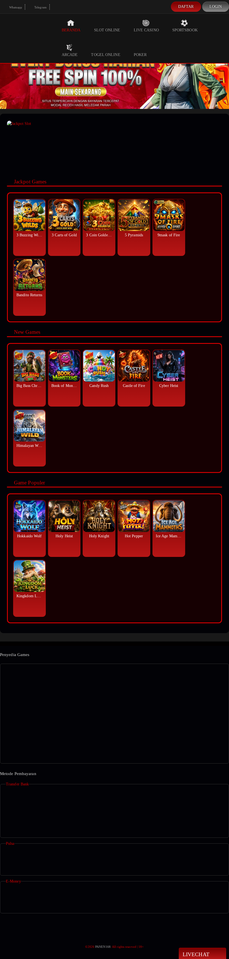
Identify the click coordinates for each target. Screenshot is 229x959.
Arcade (70, 55)
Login (215, 6)
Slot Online (107, 30)
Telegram (40, 7)
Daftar (186, 6)
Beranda (71, 30)
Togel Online (105, 55)
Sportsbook (185, 30)
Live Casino (146, 30)
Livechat (196, 954)
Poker (140, 55)
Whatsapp (15, 7)
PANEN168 (103, 946)
